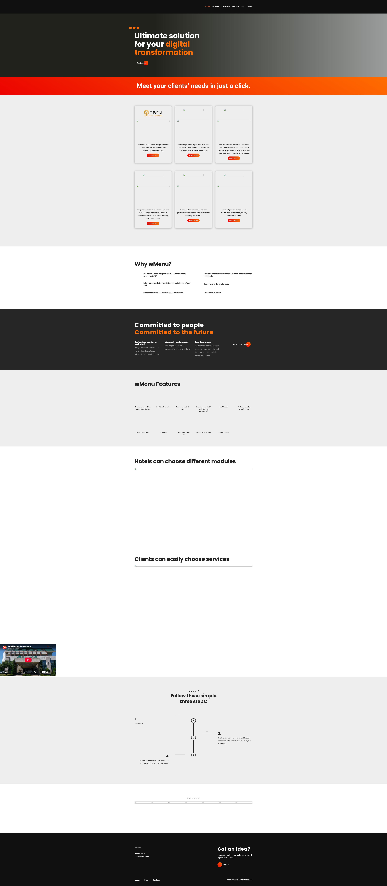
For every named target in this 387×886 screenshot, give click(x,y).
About (137, 880)
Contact (249, 7)
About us (235, 7)
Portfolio (226, 7)
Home (207, 7)
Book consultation (240, 344)
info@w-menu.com (142, 856)
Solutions (215, 7)
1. (135, 719)
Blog (242, 7)
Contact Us (141, 63)
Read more (153, 155)
